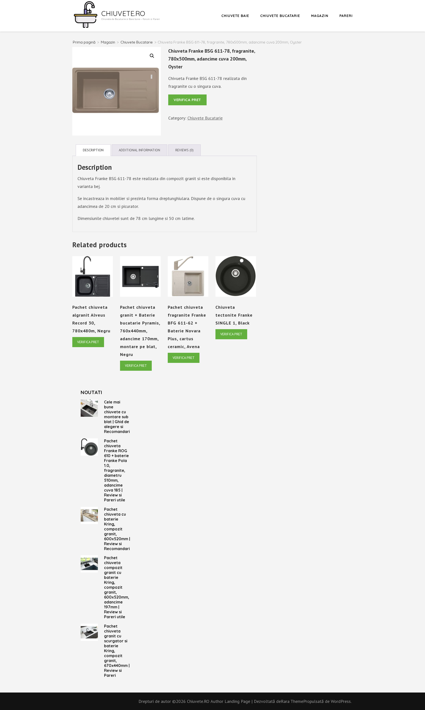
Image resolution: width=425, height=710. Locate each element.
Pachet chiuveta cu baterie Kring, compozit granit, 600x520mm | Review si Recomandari (117, 529)
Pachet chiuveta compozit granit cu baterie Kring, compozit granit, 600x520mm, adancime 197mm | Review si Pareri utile (116, 587)
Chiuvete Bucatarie (280, 16)
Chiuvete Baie (235, 16)
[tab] (93, 150)
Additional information (139, 150)
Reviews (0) (184, 150)
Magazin (319, 16)
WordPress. (341, 701)
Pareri (346, 16)
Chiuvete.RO (123, 13)
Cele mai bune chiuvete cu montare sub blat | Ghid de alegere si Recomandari (117, 417)
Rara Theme (292, 701)
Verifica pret (187, 99)
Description (93, 150)
